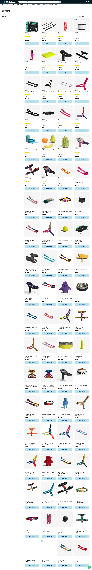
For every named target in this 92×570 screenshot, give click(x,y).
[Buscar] (60, 2)
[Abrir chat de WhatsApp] (89, 567)
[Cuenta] (86, 2)
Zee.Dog (26, 32)
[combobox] (39, 2)
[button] (84, 16)
